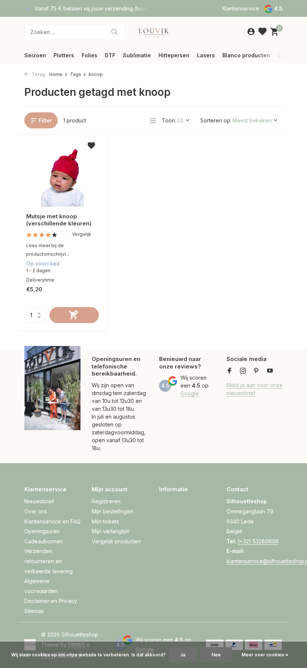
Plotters (64, 55)
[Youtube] (270, 371)
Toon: (169, 120)
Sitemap (34, 611)
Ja (182, 655)
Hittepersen (173, 55)
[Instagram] (243, 371)
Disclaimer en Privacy (50, 601)
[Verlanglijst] (262, 31)
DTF (110, 55)
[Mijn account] (251, 32)
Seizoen (35, 55)
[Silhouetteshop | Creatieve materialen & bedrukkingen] (153, 32)
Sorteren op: (215, 120)
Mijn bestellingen (112, 511)
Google (189, 393)
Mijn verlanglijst (110, 531)
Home (56, 74)
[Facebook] (229, 371)
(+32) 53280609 (258, 541)
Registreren (106, 501)
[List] (152, 120)
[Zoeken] (114, 32)
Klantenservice (240, 8)
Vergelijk (81, 234)
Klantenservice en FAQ (52, 521)
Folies (89, 55)
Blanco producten (246, 55)
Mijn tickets (105, 521)
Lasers (206, 55)
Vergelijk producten (116, 541)
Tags (75, 74)
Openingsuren (42, 531)
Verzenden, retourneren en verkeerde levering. (49, 561)
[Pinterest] (256, 371)
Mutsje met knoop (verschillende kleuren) (58, 220)
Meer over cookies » (264, 655)
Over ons (35, 511)
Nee (216, 655)
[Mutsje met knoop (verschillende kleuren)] (62, 174)
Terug (38, 74)
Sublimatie (137, 55)
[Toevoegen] (74, 315)
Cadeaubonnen (43, 541)
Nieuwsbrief (39, 501)
